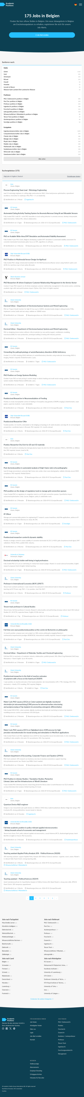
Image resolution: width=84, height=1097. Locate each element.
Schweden (6, 965)
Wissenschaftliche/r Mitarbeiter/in (16, 865)
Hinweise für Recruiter (37, 1078)
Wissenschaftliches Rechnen (12, 940)
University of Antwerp (17, 554)
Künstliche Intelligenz (10, 926)
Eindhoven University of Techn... (55, 979)
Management (62, 1054)
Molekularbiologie (8, 937)
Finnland (6, 969)
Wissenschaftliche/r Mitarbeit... (54, 951)
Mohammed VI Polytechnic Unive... (56, 965)
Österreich (6, 990)
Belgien (17, 186)
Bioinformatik (7, 944)
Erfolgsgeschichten (36, 1074)
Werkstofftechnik (8, 933)
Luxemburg (6, 986)
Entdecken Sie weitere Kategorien (41, 999)
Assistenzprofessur (72, 840)
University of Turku (51, 986)
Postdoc (60, 1025)
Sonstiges (67, 524)
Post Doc (69, 408)
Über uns (33, 1029)
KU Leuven (13, 207)
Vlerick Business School (17, 277)
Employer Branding (36, 1071)
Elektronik (6, 947)
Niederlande (7, 976)
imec (11, 184)
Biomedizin (6, 951)
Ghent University (15, 300)
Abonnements (34, 1067)
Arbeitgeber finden (36, 1025)
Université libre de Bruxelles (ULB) (21, 624)
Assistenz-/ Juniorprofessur (66, 1036)
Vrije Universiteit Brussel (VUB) (20, 253)
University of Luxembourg (53, 972)
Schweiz (5, 972)
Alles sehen (42, 159)
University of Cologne (51, 993)
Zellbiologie (6, 954)
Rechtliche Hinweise (7, 1089)
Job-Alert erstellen (43, 35)
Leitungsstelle (49, 954)
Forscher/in (48, 937)
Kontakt (32, 1040)
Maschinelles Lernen (9, 923)
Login (31, 1032)
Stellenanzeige (34, 1064)
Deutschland (7, 979)
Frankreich (6, 993)
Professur (68, 593)
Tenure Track (49, 947)
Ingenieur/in (30, 199)
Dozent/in (48, 940)
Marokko (5, 983)
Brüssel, (13, 256)
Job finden (33, 1022)
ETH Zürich (48, 976)
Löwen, (12, 186)
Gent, (12, 302)
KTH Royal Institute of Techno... (55, 983)
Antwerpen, (14, 556)
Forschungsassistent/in (65, 1050)
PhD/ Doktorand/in (70, 223)
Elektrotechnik (7, 930)
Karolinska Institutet (51, 969)
